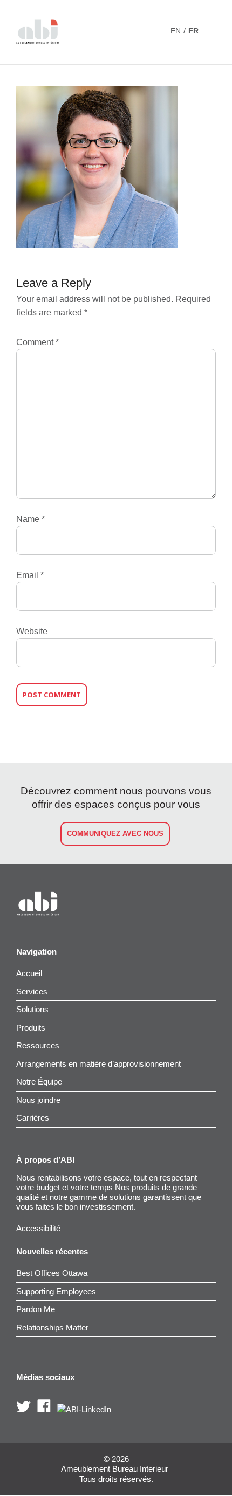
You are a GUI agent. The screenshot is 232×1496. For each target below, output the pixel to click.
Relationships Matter (52, 1327)
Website (31, 631)
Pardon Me (35, 1309)
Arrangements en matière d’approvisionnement (98, 1063)
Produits (30, 1027)
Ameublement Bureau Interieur (114, 1469)
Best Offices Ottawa (51, 1273)
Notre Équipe (39, 1081)
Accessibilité (38, 1228)
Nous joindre (38, 1099)
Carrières (32, 1117)
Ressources (37, 1045)
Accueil (29, 973)
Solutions (32, 1009)
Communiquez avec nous (115, 833)
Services (31, 991)
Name (30, 519)
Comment (37, 342)
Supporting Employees (56, 1291)
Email (30, 575)
